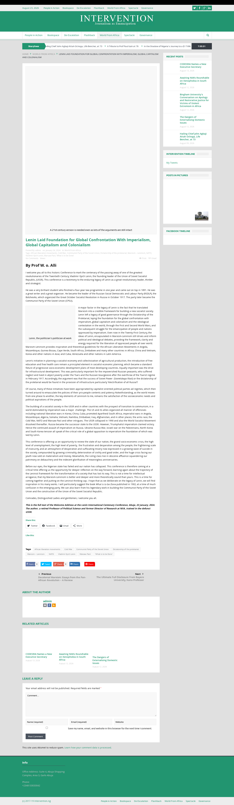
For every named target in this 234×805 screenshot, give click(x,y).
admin (38, 250)
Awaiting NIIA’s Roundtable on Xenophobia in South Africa (73, 656)
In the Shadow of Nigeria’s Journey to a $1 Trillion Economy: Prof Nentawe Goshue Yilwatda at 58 (175, 46)
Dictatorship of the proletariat (113, 253)
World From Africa (116, 8)
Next (138, 574)
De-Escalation (84, 8)
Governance (147, 8)
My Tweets (172, 162)
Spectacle (133, 8)
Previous (46, 574)
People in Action (51, 8)
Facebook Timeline (178, 231)
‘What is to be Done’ (65, 255)
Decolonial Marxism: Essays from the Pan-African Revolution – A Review (62, 579)
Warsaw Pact (50, 255)
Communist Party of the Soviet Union (83, 253)
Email (154, 258)
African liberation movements (44, 253)
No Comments (32, 258)
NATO (148, 253)
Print (144, 258)
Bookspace (68, 8)
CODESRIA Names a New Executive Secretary (39, 655)
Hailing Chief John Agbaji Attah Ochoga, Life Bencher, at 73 (56, 46)
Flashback (99, 8)
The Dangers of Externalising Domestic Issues (104, 660)
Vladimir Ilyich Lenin (34, 255)
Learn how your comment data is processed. (88, 747)
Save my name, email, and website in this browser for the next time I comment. (110, 728)
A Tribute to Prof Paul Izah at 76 (106, 46)
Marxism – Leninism (136, 253)
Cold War (62, 253)
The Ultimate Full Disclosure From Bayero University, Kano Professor (120, 578)
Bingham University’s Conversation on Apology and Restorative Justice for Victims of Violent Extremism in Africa (194, 100)
